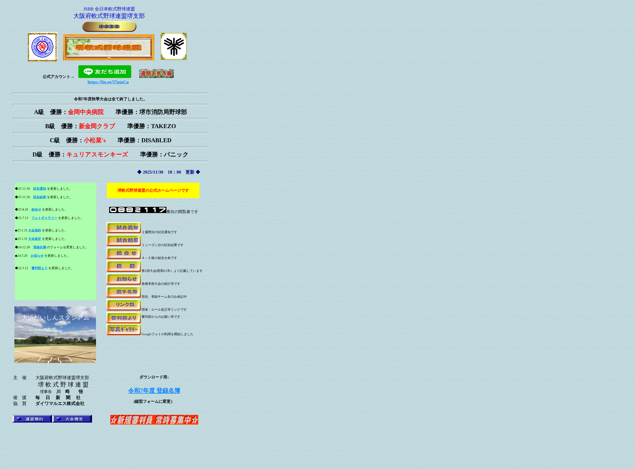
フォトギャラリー (44, 218)
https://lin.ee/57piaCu (108, 81)
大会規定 (34, 239)
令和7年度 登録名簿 (154, 390)
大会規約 (34, 230)
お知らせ (37, 255)
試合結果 (39, 197)
